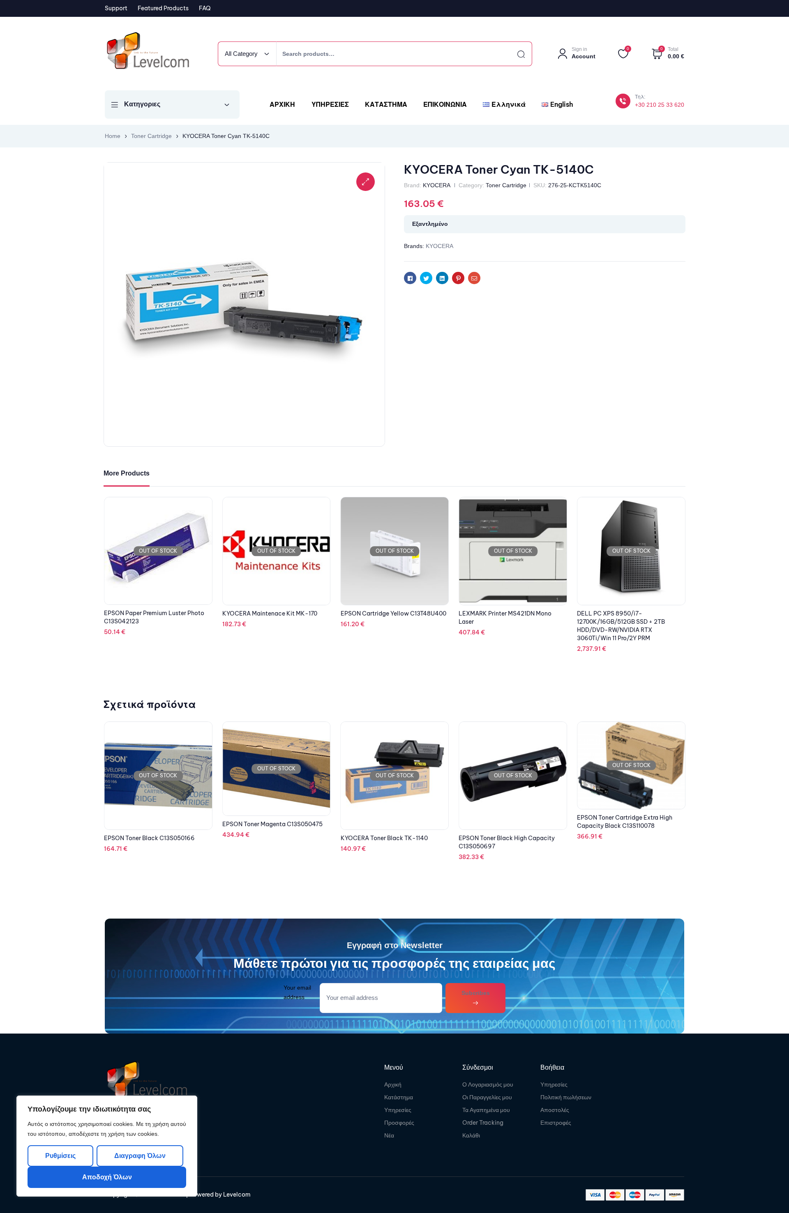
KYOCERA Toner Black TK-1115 (619, 838)
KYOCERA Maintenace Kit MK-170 (388, 613)
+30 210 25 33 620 (659, 104)
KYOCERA (436, 185)
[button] (365, 181)
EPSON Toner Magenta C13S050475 (154, 824)
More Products (127, 473)
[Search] (513, 53)
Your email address (297, 992)
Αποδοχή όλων (107, 1177)
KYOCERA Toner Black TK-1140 (265, 838)
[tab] (127, 473)
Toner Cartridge (151, 136)
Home (112, 136)
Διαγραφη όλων (139, 1155)
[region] (106, 1146)
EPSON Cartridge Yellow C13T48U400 (511, 613)
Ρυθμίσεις (60, 1155)
